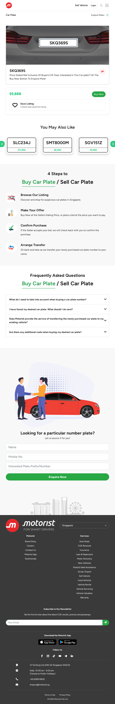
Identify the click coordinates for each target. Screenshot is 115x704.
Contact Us (30, 550)
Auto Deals (84, 541)
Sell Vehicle (81, 5)
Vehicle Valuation (84, 593)
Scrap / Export (84, 571)
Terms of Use (50, 695)
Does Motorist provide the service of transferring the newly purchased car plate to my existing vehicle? (56, 320)
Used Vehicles (84, 580)
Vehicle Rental (84, 584)
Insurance (84, 550)
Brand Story (30, 541)
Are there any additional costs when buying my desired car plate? (45, 332)
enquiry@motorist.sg (40, 684)
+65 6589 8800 (37, 679)
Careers (30, 546)
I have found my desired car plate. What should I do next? (41, 309)
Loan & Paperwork (84, 554)
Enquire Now (57, 477)
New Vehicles (84, 563)
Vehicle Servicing (84, 589)
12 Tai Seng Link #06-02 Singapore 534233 (50, 665)
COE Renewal (84, 546)
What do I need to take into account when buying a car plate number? (47, 299)
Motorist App (31, 554)
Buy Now (99, 94)
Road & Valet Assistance (84, 567)
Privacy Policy (64, 695)
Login (93, 5)
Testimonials (30, 558)
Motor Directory (84, 558)
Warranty (84, 597)
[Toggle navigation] (107, 15)
